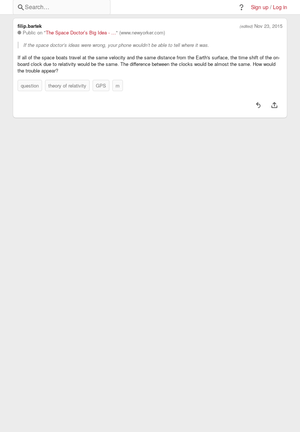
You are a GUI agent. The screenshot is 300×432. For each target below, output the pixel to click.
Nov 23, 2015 (268, 26)
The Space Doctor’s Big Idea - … (81, 32)
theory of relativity (67, 85)
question (30, 85)
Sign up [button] (260, 7)
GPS (101, 85)
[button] (241, 7)
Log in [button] (280, 7)
